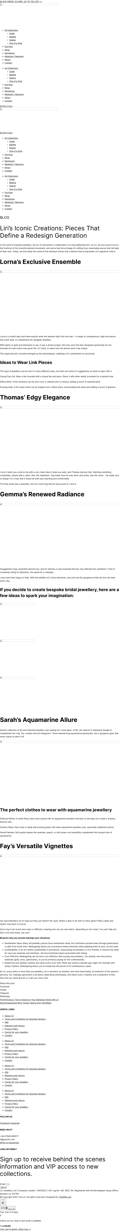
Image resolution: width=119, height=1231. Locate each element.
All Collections (11, 30)
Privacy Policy (11, 1029)
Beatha (12, 37)
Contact (8, 63)
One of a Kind (15, 43)
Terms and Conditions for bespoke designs (25, 1019)
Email (3, 1184)
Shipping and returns (15, 1025)
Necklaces (10, 53)
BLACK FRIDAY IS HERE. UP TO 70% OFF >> (21, 1)
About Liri (9, 1016)
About (7, 59)
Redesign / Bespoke (14, 56)
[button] (59, 986)
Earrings (9, 46)
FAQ (6, 1022)
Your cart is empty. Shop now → (15, 1229)
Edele (12, 33)
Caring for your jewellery (16, 1032)
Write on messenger (9, 1142)
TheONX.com (65, 1197)
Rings (7, 50)
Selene (12, 40)
